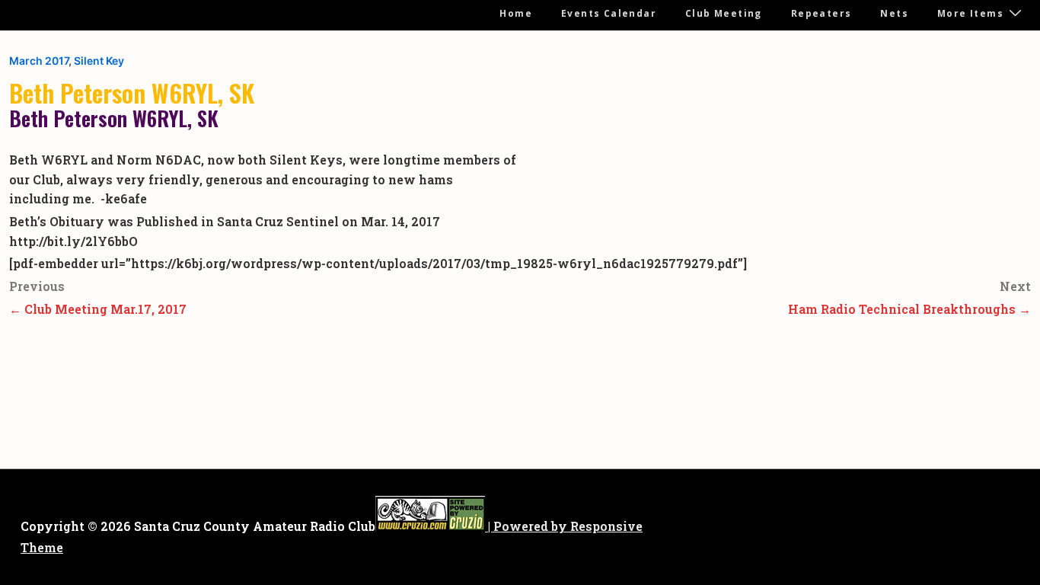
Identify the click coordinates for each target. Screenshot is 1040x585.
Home (515, 13)
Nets (894, 13)
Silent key (99, 60)
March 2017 (39, 60)
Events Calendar (608, 13)
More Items (970, 13)
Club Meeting (723, 13)
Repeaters (821, 13)
